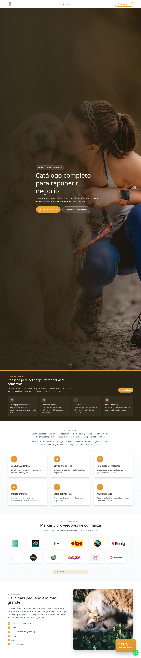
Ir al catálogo (126, 390)
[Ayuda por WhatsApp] (136, 653)
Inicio (59, 4)
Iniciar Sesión (125, 4)
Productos (66, 4)
